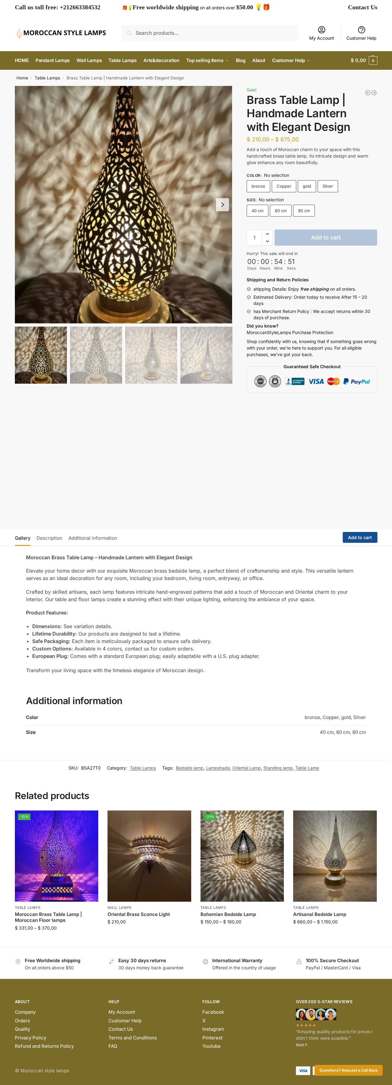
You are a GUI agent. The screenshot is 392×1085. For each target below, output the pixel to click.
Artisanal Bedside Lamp (319, 914)
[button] (267, 234)
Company (25, 1012)
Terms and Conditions (132, 1038)
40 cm (257, 210)
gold (307, 186)
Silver (328, 186)
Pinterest (212, 1038)
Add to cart (326, 237)
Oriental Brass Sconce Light (139, 914)
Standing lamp (278, 767)
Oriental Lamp (246, 767)
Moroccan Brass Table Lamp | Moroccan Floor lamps (48, 917)
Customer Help (361, 38)
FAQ (112, 1046)
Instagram (213, 1029)
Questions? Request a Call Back (348, 1070)
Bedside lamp (190, 767)
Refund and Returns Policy (44, 1046)
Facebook (213, 1012)
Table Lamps (47, 77)
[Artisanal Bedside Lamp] (335, 856)
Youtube (211, 1046)
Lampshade (218, 767)
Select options (56, 941)
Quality (22, 1029)
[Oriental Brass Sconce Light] (149, 856)
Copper (284, 186)
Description (49, 538)
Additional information (92, 538)
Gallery (22, 538)
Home (22, 77)
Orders (22, 1021)
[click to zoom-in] (123, 205)
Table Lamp (307, 767)
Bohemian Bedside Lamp (228, 914)
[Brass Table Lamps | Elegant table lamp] (374, 93)
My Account (321, 38)
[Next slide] (222, 204)
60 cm (281, 210)
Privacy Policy (30, 1038)
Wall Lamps (120, 907)
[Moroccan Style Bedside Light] (368, 93)
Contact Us (362, 7)
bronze (258, 186)
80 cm (304, 210)
